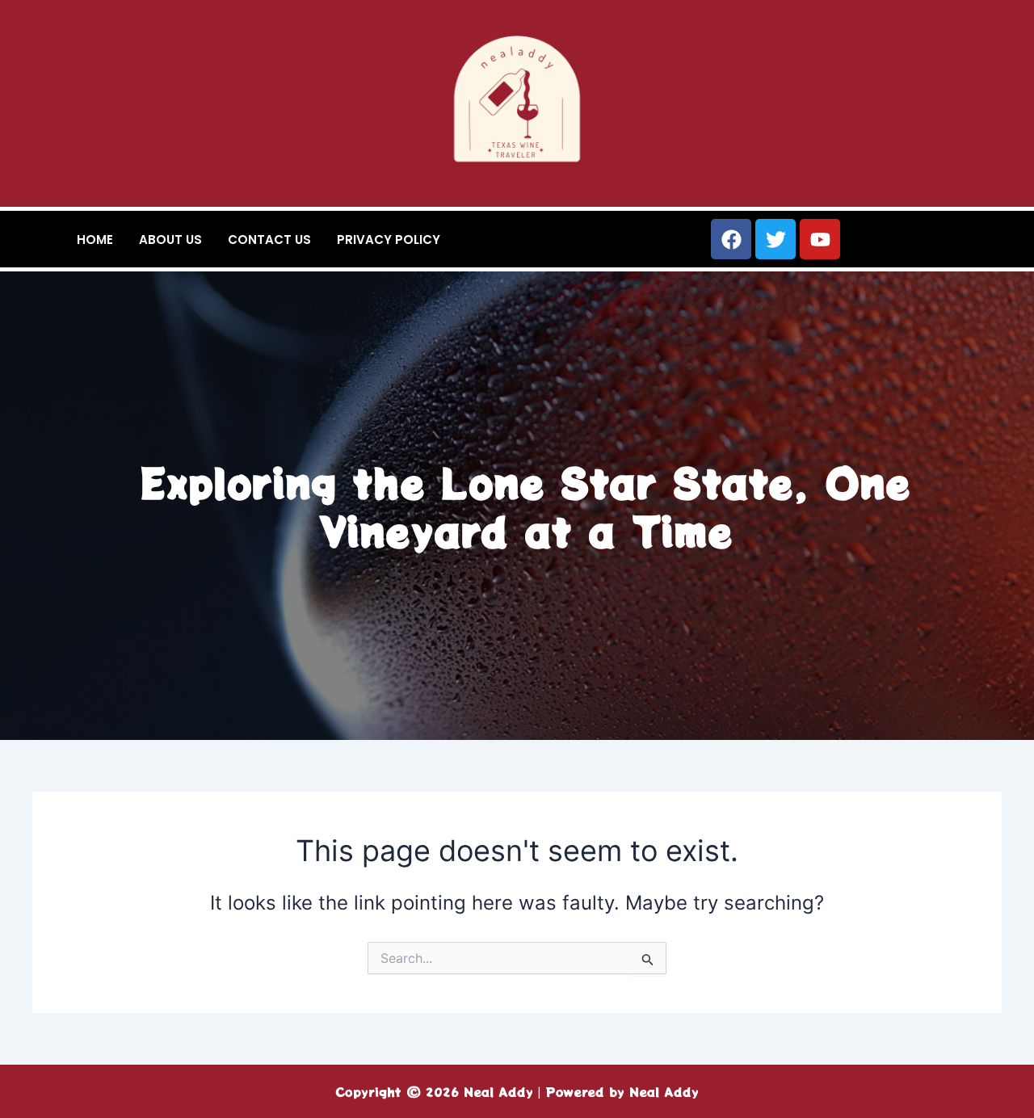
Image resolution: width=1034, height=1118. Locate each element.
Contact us (269, 239)
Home (95, 239)
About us (170, 239)
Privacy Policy (388, 239)
